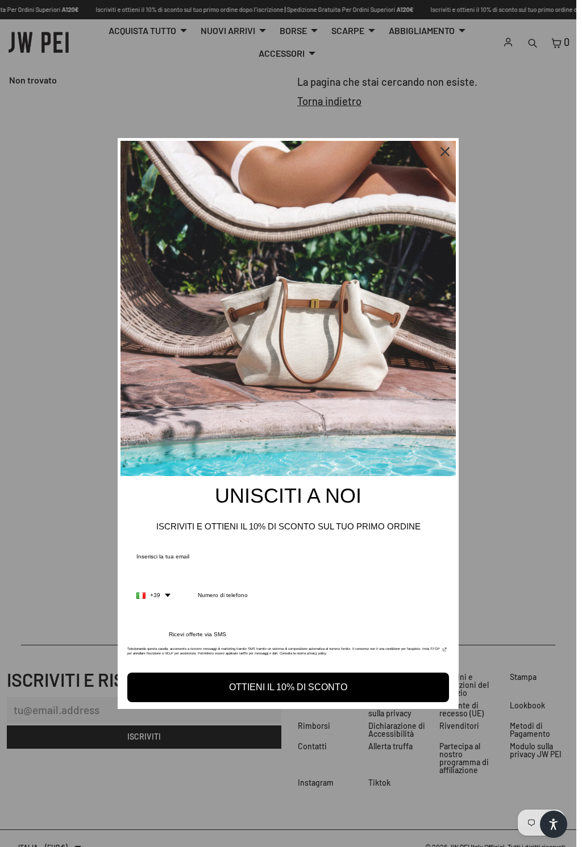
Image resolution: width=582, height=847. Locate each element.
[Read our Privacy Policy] (444, 652)
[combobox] (153, 595)
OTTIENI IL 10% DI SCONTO (288, 687)
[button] (553, 824)
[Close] (445, 151)
